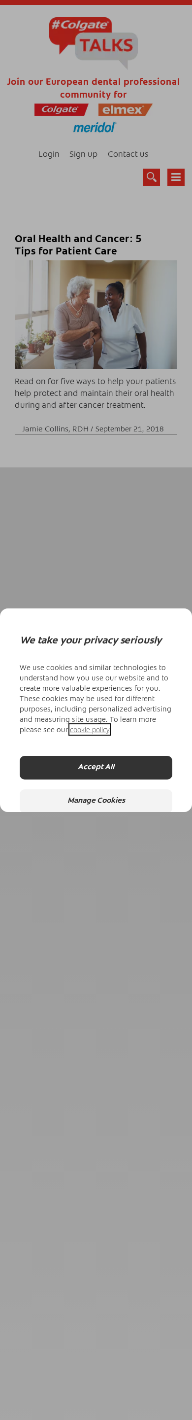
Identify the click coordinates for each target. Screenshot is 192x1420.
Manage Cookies (96, 801)
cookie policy (89, 729)
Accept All (96, 767)
